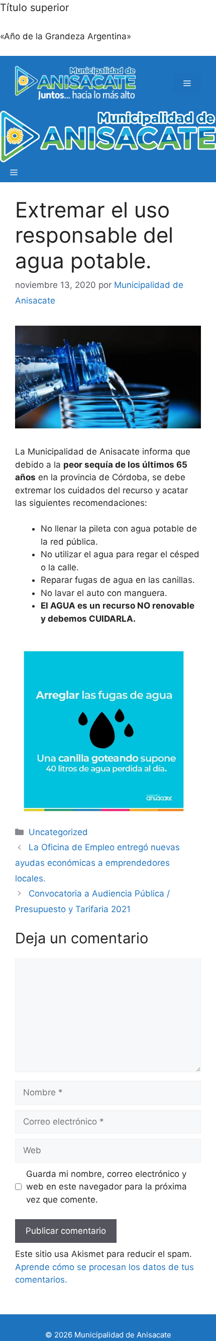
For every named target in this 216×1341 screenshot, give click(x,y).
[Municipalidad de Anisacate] (108, 137)
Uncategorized (58, 832)
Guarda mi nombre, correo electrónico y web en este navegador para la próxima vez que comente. (106, 1187)
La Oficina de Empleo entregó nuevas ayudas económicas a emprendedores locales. (97, 862)
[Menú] (187, 83)
